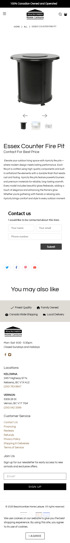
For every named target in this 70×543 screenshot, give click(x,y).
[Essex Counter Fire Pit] (35, 79)
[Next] (45, 116)
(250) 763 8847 (12, 386)
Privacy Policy (12, 439)
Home (17, 27)
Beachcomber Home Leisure (29, 507)
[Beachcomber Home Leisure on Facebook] (5, 355)
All (25, 27)
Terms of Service (14, 447)
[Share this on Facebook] (16, 267)
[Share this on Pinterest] (25, 267)
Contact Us (11, 422)
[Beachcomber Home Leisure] (35, 14)
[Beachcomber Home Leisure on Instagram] (9, 355)
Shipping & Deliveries (16, 443)
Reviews (9, 430)
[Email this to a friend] (34, 267)
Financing (10, 426)
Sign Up (35, 486)
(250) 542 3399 (12, 407)
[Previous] (25, 116)
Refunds (9, 435)
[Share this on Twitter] (7, 267)
